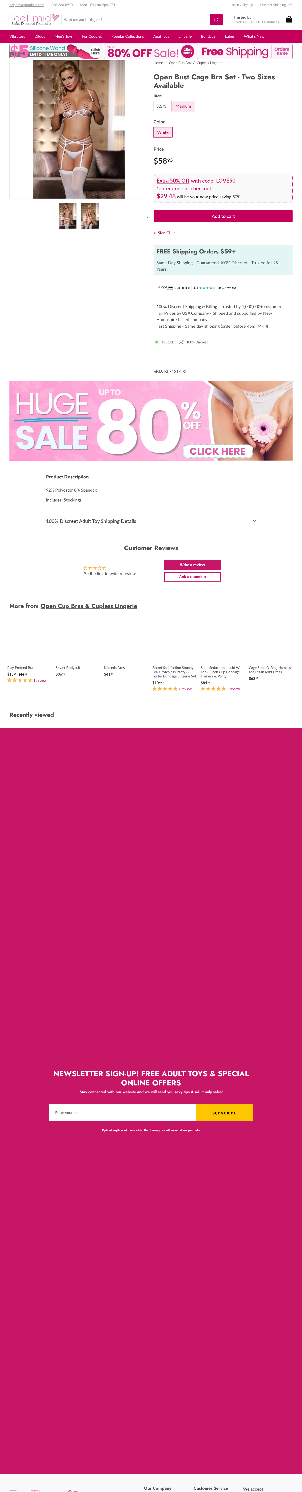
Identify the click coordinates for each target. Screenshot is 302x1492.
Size (158, 95)
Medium (183, 106)
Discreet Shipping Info (276, 5)
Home (158, 63)
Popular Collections (127, 36)
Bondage (208, 36)
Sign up (247, 5)
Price (159, 149)
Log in (235, 5)
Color (159, 121)
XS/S (162, 106)
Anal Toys (161, 36)
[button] (20, 680)
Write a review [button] (192, 565)
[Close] (156, 232)
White (163, 132)
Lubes (230, 36)
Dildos (39, 36)
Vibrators (17, 36)
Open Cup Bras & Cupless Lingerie (195, 63)
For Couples (92, 36)
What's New (254, 36)
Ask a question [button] (192, 577)
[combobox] (142, 19)
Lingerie (185, 36)
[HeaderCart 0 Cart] (288, 20)
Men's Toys (64, 36)
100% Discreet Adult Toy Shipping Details (91, 521)
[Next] (145, 216)
